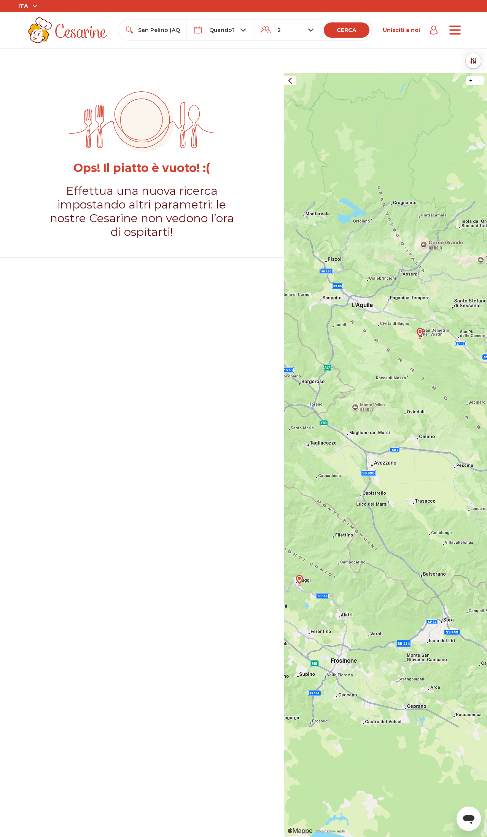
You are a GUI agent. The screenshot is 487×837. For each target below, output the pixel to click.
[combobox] (159, 30)
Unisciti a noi (401, 30)
